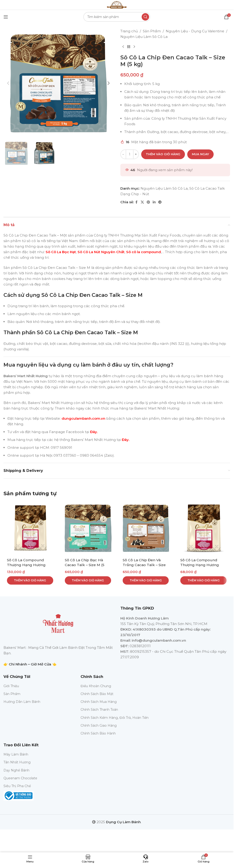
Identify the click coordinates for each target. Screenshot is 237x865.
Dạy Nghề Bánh (16, 770)
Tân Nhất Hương (17, 762)
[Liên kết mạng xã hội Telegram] (160, 202)
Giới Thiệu (11, 686)
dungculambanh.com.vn (83, 418)
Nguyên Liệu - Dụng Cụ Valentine (195, 31)
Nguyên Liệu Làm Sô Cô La (144, 36)
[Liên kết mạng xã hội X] (142, 202)
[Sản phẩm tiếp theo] (134, 47)
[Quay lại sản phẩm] (128, 47)
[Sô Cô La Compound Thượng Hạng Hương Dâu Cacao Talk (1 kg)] (30, 528)
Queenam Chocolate (20, 778)
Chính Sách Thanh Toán (99, 709)
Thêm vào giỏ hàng (163, 154)
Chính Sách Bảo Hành (98, 733)
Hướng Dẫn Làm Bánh (21, 702)
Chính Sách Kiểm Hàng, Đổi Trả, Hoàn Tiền (115, 718)
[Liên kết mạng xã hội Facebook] (136, 202)
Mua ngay (200, 154)
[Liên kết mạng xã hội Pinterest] (148, 202)
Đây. (94, 432)
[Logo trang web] (116, 4)
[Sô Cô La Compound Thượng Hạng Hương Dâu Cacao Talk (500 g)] (203, 528)
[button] (8, 83)
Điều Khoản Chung (96, 686)
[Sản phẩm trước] (123, 47)
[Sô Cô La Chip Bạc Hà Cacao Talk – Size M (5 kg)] (88, 528)
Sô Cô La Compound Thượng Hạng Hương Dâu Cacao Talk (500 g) (201, 565)
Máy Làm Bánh (15, 754)
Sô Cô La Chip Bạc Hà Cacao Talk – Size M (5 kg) (84, 565)
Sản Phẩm (152, 31)
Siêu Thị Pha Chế (17, 786)
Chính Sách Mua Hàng (99, 702)
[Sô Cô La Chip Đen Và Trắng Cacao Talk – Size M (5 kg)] (145, 528)
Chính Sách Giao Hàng (99, 725)
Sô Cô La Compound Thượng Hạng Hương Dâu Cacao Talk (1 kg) (26, 565)
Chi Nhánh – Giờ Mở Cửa (30, 664)
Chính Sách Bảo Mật (97, 694)
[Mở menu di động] (5, 16)
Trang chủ (129, 31)
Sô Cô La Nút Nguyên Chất (101, 252)
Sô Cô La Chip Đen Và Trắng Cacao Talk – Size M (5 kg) (144, 565)
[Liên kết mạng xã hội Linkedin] (154, 202)
